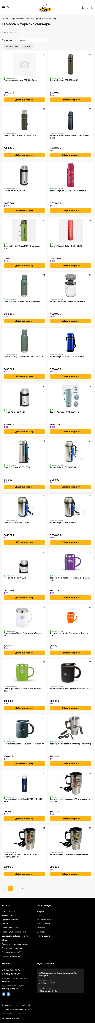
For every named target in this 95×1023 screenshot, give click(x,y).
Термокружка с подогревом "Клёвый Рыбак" (69, 854)
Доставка (41, 932)
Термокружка (12, 46)
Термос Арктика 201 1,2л (14, 412)
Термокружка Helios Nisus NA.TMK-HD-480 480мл (23, 800)
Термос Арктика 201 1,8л (14, 190)
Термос (27, 46)
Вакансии (41, 928)
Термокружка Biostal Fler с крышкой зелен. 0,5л (23, 689)
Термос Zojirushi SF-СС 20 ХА (17, 467)
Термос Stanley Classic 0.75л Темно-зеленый (23, 356)
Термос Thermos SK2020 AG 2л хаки (20, 135)
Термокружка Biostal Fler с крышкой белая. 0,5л (23, 634)
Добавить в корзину (24, 100)
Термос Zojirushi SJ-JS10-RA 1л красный (68, 190)
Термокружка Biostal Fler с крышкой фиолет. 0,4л (70, 579)
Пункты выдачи (43, 936)
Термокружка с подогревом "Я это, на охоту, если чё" (70, 800)
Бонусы (40, 911)
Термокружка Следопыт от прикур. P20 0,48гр (70, 744)
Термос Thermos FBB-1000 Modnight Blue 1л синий (69, 136)
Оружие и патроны (10, 920)
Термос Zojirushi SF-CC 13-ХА (63, 522)
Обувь (4, 940)
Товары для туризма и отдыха (15, 944)
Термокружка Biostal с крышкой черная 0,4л (70, 688)
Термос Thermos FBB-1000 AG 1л (64, 80)
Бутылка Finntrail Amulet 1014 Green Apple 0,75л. (22, 247)
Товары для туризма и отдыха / (22, 19)
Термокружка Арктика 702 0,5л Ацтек (20, 80)
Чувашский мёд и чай (11, 956)
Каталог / (6, 19)
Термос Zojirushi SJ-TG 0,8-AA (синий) (67, 356)
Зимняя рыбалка (9, 915)
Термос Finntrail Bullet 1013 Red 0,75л (66, 246)
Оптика (5, 924)
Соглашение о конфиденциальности (16, 1009)
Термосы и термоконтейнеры (46, 19)
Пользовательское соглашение (14, 1014)
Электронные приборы (12, 948)
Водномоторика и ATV (12, 952)
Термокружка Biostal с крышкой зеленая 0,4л (24, 744)
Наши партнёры (44, 924)
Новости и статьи (45, 920)
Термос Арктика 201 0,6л (15, 578)
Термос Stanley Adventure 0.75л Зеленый (22, 301)
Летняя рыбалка (9, 911)
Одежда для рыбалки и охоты (15, 936)
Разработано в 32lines (10, 1018)
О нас (39, 915)
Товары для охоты (10, 928)
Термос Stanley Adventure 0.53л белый (67, 301)
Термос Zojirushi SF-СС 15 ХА (16, 522)
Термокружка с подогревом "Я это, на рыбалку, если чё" (20, 855)
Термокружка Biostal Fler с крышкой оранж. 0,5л (69, 634)
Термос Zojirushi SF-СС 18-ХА (63, 467)
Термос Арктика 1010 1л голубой (64, 412)
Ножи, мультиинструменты (14, 932)
